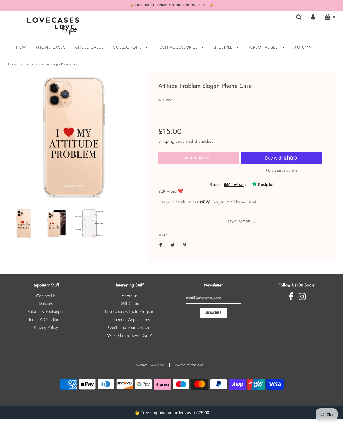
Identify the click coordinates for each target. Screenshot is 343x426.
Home (12, 64)
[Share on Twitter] (172, 244)
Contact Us (45, 296)
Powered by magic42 (188, 365)
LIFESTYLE (223, 47)
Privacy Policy (46, 327)
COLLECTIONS (128, 47)
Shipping (166, 141)
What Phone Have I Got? (129, 335)
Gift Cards (130, 303)
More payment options (281, 170)
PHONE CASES (50, 47)
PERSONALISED (264, 47)
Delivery (46, 303)
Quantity (165, 100)
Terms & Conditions (46, 319)
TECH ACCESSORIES (178, 47)
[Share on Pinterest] (184, 244)
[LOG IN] (313, 17)
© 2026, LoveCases (150, 365)
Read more (239, 222)
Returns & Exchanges (46, 311)
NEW (21, 47)
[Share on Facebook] (162, 244)
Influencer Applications (129, 319)
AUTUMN (303, 47)
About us (129, 296)
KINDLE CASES (88, 47)
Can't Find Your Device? (129, 327)
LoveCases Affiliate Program (129, 311)
